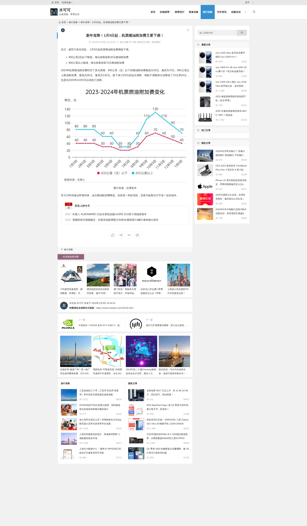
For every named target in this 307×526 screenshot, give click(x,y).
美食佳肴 (193, 12)
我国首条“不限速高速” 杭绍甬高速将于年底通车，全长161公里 (108, 373)
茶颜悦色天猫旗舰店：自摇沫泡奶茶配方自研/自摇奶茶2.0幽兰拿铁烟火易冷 (111, 219)
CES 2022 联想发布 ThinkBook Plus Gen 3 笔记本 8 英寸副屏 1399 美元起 (231, 169)
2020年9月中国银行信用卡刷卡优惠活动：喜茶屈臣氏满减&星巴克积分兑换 (231, 213)
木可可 (65, 10)
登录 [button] (57, 2)
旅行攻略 (208, 12)
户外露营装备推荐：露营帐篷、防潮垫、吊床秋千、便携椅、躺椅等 (71, 293)
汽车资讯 (222, 12)
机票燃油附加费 (71, 256)
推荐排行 (179, 12)
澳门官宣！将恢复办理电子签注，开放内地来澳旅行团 (125, 293)
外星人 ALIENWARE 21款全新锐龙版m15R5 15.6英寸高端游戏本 (106, 214)
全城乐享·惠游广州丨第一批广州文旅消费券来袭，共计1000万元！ (75, 373)
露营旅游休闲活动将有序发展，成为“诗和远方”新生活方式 (98, 293)
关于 (247, 2)
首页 (153, 12)
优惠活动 (236, 12)
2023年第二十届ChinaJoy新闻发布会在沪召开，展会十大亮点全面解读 (141, 373)
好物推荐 (164, 12)
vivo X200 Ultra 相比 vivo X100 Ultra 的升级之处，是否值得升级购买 (231, 86)
